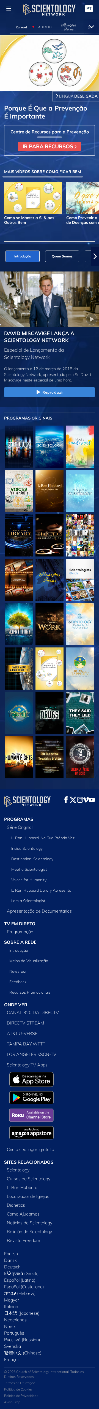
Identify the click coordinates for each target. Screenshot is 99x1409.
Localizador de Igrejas (28, 1196)
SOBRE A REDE (20, 942)
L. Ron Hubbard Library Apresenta (41, 890)
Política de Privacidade (21, 1396)
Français (12, 1359)
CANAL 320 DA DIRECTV (33, 1012)
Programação (20, 931)
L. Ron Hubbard (22, 1187)
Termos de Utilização (19, 1383)
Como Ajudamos (23, 1214)
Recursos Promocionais (30, 992)
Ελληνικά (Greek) (21, 1273)
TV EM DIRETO (19, 923)
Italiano (11, 1306)
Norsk (10, 1326)
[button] (4, 256)
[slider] (49, 79)
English (11, 1253)
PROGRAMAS (18, 819)
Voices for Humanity (28, 879)
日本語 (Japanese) (22, 1313)
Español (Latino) (19, 1280)
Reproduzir (53, 392)
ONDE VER (15, 1004)
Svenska (12, 1346)
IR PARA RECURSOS (49, 146)
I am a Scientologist (28, 900)
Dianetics (16, 1205)
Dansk (10, 1260)
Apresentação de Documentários (39, 911)
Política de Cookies (18, 1389)
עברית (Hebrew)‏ (20, 1293)
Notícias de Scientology (29, 1222)
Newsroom (19, 971)
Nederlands (15, 1319)
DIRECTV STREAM (25, 1023)
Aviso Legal (12, 1402)
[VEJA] (80, 491)
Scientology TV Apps (27, 1064)
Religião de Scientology (29, 1231)
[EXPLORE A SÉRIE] (19, 447)
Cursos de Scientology (28, 1178)
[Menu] (9, 8)
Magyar (11, 1300)
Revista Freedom (23, 1240)
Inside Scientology (27, 848)
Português (14, 1333)
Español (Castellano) (24, 1286)
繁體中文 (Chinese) (23, 1353)
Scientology (18, 1170)
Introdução (18, 950)
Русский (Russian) (22, 1339)
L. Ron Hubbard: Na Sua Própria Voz (43, 837)
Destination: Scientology (32, 858)
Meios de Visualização (28, 960)
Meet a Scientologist (29, 869)
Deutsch (12, 1267)
